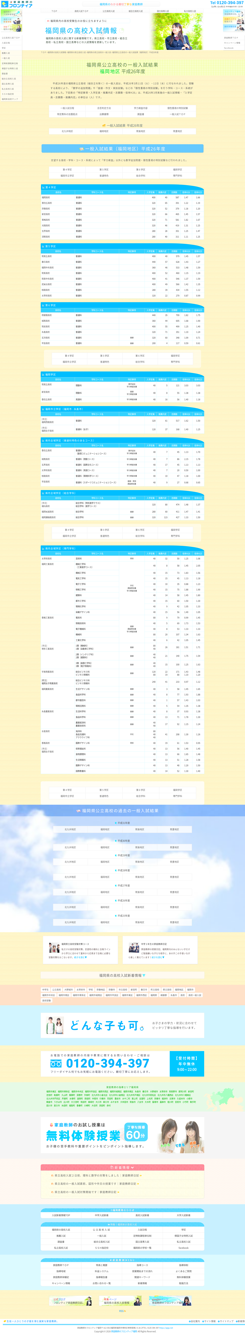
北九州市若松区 (149, 1095)
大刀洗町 (75, 1101)
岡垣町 (87, 1098)
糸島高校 (46, 331)
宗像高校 (46, 208)
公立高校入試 (109, 11)
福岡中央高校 (48, 267)
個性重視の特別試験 (177, 108)
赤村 (109, 1105)
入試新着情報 (9, 13)
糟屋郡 (163, 995)
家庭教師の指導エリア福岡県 (122, 1087)
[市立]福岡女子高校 (48, 429)
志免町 (49, 1095)
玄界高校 (46, 230)
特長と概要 (101, 1265)
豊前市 (118, 1098)
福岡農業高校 (48, 689)
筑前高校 (46, 326)
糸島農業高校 (48, 711)
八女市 (140, 1101)
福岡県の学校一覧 (142, 1247)
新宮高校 (46, 214)
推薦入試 (6, 53)
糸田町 (64, 1105)
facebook (229, 47)
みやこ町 (126, 1098)
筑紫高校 (46, 273)
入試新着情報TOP (61, 1215)
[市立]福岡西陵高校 (48, 421)
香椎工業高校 (48, 617)
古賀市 (172, 1098)
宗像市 (112, 989)
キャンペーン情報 (232, 42)
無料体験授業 (183, 1277)
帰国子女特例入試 (10, 68)
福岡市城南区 (95, 995)
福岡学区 (177, 169)
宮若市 (178, 1101)
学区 (4, 47)
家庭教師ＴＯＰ (231, 37)
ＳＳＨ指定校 (8, 94)
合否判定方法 (104, 108)
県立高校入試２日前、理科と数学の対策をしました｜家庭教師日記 (97, 1175)
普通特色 (104, 175)
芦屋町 (65, 1098)
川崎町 (87, 1105)
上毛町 (150, 1098)
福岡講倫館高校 (49, 517)
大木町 (148, 1101)
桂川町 (170, 1101)
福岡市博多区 (79, 995)
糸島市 (174, 995)
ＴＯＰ (54, 11)
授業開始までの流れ (142, 1271)
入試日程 (6, 42)
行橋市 (102, 1098)
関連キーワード (142, 1277)
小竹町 (185, 1101)
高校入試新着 (142, 1215)
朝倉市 (49, 1101)
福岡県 (154, 995)
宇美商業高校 (48, 671)
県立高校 (167, 989)
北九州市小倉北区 (99, 1095)
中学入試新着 (101, 1215)
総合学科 (140, 175)
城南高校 (46, 320)
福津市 (165, 1098)
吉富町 (142, 1098)
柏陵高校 (46, 289)
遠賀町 (80, 1098)
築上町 (135, 1098)
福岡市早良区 (112, 995)
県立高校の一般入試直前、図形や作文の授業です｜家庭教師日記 (95, 1184)
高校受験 (46, 1000)
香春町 (80, 1105)
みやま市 (115, 1101)
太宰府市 (81, 989)
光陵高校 (46, 225)
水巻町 (72, 1098)
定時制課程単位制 (10, 63)
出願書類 (104, 114)
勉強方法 (230, 20)
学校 (91, 989)
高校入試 (7, 20)
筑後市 (133, 1101)
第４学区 (67, 169)
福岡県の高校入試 (61, 1229)
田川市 (49, 1105)
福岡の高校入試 (10, 27)
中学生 (45, 989)
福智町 (72, 1105)
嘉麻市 (163, 1101)
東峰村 (91, 1101)
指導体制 (183, 1265)
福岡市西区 (141, 995)
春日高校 (46, 261)
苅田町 (110, 1098)
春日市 (144, 989)
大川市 (99, 1101)
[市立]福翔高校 (46, 504)
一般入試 (6, 58)
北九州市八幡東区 (183, 1095)
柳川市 (106, 1101)
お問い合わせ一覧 (102, 1283)
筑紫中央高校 (48, 278)
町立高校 (155, 989)
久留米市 (181, 1098)
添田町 (102, 1105)
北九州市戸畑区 (133, 1095)
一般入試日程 (67, 108)
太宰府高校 (47, 295)
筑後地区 (140, 131)
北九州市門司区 (53, 1098)
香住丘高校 (47, 202)
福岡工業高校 (48, 564)
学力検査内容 (141, 108)
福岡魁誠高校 (48, 511)
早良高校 (46, 343)
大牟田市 (124, 1101)
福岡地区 (104, 131)
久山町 (64, 1095)
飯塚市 (155, 1101)
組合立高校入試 (136, 11)
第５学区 (104, 169)
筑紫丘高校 (47, 256)
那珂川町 (182, 1091)
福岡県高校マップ (10, 99)
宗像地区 (101, 989)
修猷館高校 (47, 315)
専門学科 (177, 175)
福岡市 (190, 989)
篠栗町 (72, 1095)
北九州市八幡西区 (165, 1095)
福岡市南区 (64, 995)
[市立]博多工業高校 (48, 647)
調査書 (140, 114)
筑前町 (83, 1101)
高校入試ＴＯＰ (81, 11)
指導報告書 (101, 1277)
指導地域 (61, 1271)
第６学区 (140, 169)
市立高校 (123, 989)
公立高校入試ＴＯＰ (11, 37)
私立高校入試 (190, 11)
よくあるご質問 (184, 1271)
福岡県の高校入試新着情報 (122, 975)
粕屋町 (57, 1095)
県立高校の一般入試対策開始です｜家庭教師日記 (86, 1192)
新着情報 (122, 1167)
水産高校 (46, 731)
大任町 (95, 1105)
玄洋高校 (46, 337)
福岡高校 (46, 197)
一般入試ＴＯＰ (178, 114)
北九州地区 (67, 131)
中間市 (95, 1098)
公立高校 (56, 989)
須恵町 (80, 1095)
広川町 (66, 1101)
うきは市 (58, 1101)
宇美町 (87, 1095)
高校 (182, 995)
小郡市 (189, 1098)
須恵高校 (46, 236)
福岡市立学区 (67, 175)
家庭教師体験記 (61, 1277)
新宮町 (134, 989)
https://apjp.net (166, 1327)
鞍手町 (193, 1101)
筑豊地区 (177, 131)
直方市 (57, 1105)
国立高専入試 (163, 11)
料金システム (101, 1271)
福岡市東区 (127, 995)
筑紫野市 (173, 1091)
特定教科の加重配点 (67, 114)
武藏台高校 (47, 284)
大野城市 (68, 989)
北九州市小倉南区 (117, 1095)
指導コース (142, 1265)
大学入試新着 (183, 1215)
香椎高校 (46, 219)
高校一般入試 (194, 995)
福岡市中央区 (48, 995)
